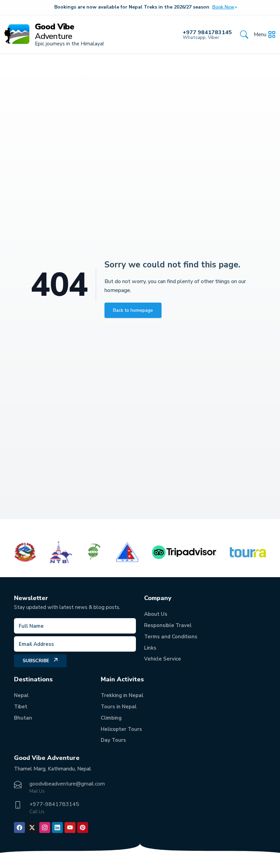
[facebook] (19, 827)
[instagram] (44, 827)
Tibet (20, 706)
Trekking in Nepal (122, 695)
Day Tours (113, 740)
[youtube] (70, 827)
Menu (260, 34)
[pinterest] (82, 827)
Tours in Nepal (119, 706)
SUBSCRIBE (36, 660)
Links (150, 647)
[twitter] (32, 827)
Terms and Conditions (170, 636)
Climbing (111, 717)
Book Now (223, 7)
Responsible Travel (168, 625)
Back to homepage (133, 310)
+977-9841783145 (54, 804)
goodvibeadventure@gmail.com (67, 784)
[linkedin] (57, 827)
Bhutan (23, 717)
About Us (155, 614)
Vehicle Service (162, 658)
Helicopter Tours (121, 729)
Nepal (21, 695)
